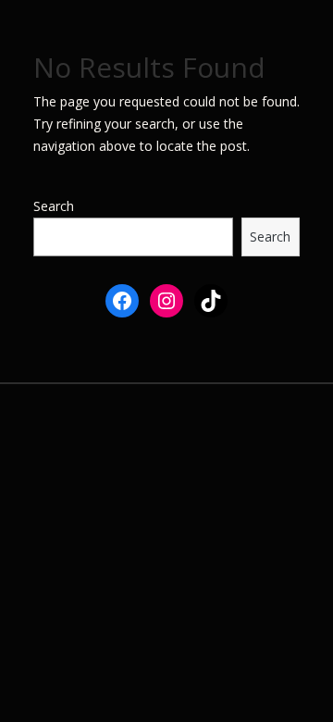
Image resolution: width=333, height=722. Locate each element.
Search (53, 206)
